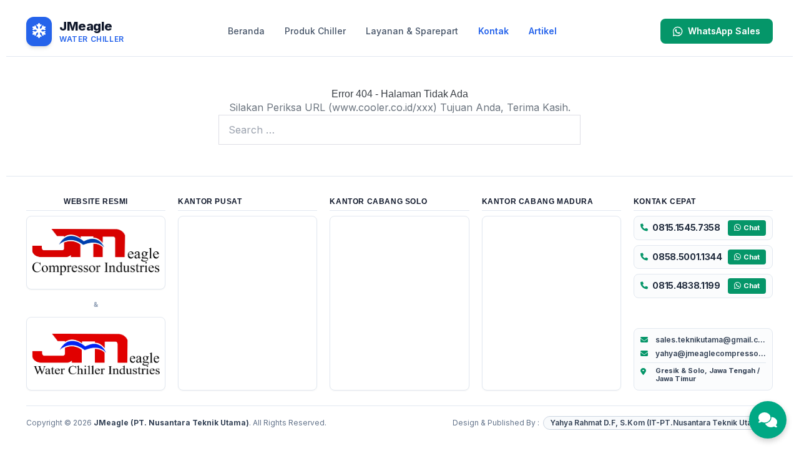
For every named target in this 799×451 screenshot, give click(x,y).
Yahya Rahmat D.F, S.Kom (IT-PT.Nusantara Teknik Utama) (658, 422)
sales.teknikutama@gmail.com (710, 339)
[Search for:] (399, 130)
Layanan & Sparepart (412, 31)
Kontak (493, 31)
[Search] (564, 130)
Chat (751, 227)
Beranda (246, 31)
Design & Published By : (496, 422)
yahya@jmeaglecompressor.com (710, 353)
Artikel (543, 31)
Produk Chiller (315, 31)
